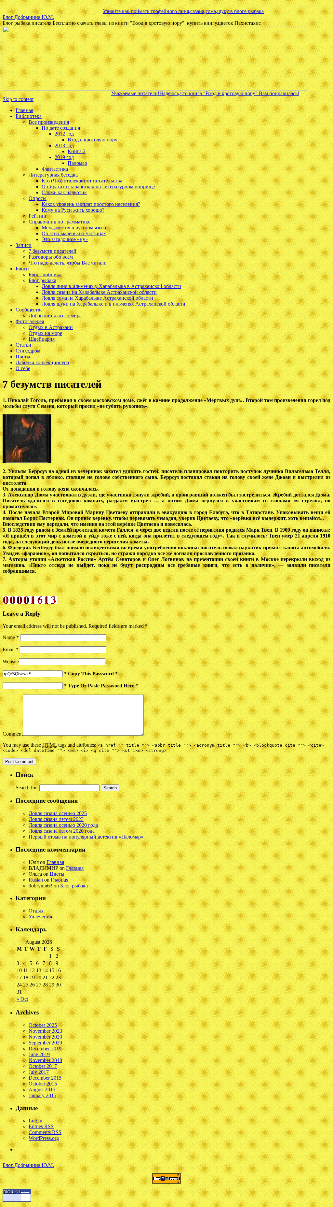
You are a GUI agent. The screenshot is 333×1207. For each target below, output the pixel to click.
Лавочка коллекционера (42, 362)
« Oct (22, 999)
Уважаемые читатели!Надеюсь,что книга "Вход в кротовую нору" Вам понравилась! (183, 93)
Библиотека (29, 116)
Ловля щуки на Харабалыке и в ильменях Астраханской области (113, 304)
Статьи (23, 345)
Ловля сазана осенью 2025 (58, 813)
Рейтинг (38, 216)
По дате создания (61, 128)
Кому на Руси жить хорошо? (73, 210)
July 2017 (39, 1072)
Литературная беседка (53, 175)
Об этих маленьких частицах (74, 233)
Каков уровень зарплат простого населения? (91, 204)
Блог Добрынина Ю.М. (28, 17)
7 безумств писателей (52, 251)
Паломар (77, 163)
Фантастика (55, 169)
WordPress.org (44, 1138)
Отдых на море (45, 333)
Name (11, 637)
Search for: (27, 787)
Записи (24, 245)
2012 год (64, 134)
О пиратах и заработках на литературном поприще (98, 186)
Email (11, 649)
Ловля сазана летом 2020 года (62, 831)
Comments (45, 1132)
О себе (23, 368)
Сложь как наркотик (64, 192)
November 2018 (45, 1060)
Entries (41, 1126)
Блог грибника (45, 274)
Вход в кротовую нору (92, 139)
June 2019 (39, 1054)
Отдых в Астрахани (51, 327)
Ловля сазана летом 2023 (56, 819)
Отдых (36, 910)
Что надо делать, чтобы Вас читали (68, 263)
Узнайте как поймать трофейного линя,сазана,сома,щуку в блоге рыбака (160, 11)
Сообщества (29, 309)
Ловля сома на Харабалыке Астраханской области (97, 298)
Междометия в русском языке (74, 227)
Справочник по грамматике (59, 221)
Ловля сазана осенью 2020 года (63, 825)
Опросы (38, 198)
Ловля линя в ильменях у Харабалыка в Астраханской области (111, 286)
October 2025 (43, 1025)
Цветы (23, 356)
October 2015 (43, 1083)
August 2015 (42, 1089)
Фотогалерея (30, 321)
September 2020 (45, 1042)
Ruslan (36, 880)
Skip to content (18, 99)
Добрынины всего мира (55, 315)
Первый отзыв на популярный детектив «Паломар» (86, 837)
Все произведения (49, 122)
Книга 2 (77, 151)
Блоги (22, 268)
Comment (13, 734)
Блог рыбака (42, 280)
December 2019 (45, 1048)
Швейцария (42, 339)
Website (11, 661)
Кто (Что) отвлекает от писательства (82, 180)
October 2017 (43, 1066)
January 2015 (42, 1095)
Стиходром (28, 350)
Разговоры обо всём (51, 257)
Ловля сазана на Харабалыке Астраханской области (99, 292)
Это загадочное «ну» (65, 239)
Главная (24, 110)
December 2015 (45, 1078)
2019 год (64, 157)
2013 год (64, 145)
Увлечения (40, 916)
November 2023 (45, 1031)
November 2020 (45, 1037)
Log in (35, 1120)
